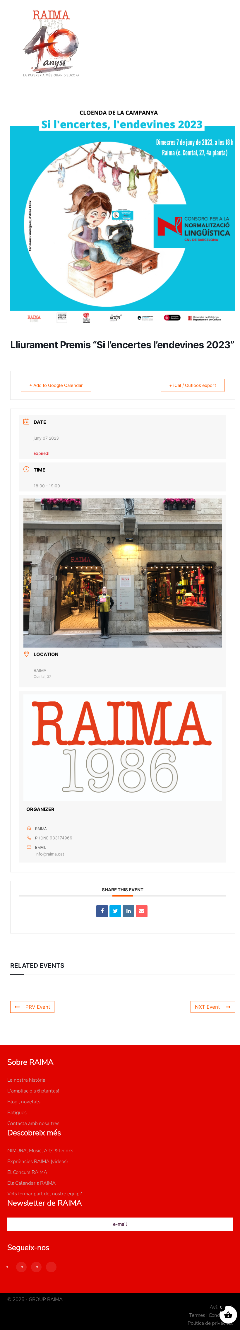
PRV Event (37, 1007)
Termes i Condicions (211, 1315)
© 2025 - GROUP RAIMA (35, 1299)
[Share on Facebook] (102, 911)
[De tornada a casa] (51, 44)
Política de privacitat (210, 1323)
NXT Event (207, 1007)
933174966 (61, 837)
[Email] (142, 911)
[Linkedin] (128, 911)
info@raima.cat (49, 853)
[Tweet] (115, 911)
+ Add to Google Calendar (56, 385)
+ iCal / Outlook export (192, 385)
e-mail (120, 1224)
